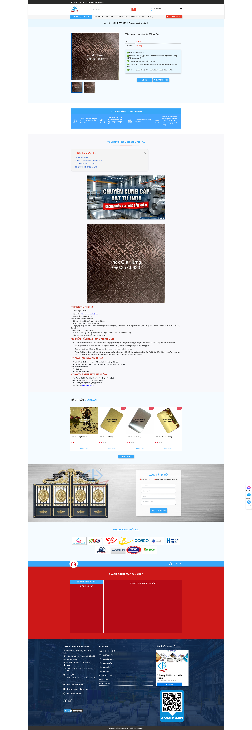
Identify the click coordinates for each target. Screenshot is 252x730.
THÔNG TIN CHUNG (81, 157)
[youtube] (70, 701)
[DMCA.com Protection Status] (73, 711)
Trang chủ (107, 23)
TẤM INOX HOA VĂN (105, 663)
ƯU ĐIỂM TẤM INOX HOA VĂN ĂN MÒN (88, 161)
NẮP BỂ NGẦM (103, 679)
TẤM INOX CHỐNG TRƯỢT (107, 667)
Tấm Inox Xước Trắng (134, 437)
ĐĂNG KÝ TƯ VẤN (158, 511)
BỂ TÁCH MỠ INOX (105, 683)
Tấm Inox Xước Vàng (106, 437)
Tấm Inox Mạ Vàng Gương (163, 437)
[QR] (172, 705)
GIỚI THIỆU (97, 17)
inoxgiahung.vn (88, 385)
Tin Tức (109, 17)
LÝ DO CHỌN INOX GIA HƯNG (85, 164)
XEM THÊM (126, 456)
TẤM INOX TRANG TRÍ (119, 23)
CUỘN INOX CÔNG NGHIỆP (107, 651)
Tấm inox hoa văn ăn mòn (90, 314)
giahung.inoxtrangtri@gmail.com (167, 479)
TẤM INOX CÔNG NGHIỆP (106, 659)
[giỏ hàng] (180, 9)
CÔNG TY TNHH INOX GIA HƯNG (86, 167)
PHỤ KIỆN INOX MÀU (105, 675)
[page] (65, 701)
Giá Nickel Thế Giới (136, 17)
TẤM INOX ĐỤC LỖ (105, 671)
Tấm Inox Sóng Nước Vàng (79, 437)
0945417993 (145, 479)
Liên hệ (150, 17)
